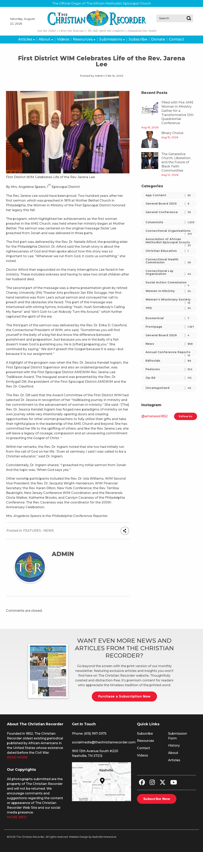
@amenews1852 (154, 416)
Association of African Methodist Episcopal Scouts (168, 241)
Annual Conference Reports (168, 353)
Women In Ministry (168, 291)
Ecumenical (167, 318)
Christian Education (167, 251)
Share (125, 531)
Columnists (170, 222)
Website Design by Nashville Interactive (92, 836)
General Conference (168, 212)
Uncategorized (168, 388)
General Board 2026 (168, 335)
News (48, 530)
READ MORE (17, 757)
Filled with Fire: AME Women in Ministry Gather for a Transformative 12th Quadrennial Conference (177, 112)
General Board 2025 (167, 203)
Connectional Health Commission (168, 261)
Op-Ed (169, 378)
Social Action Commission (167, 283)
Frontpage (170, 326)
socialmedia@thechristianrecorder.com (104, 742)
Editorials (168, 360)
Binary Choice (172, 133)
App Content (168, 195)
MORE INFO (17, 817)
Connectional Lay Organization (168, 272)
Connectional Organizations (169, 231)
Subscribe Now (156, 799)
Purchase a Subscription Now (124, 696)
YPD (168, 308)
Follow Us (185, 416)
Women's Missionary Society (168, 300)
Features (32, 530)
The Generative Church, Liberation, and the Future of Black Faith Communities (176, 162)
